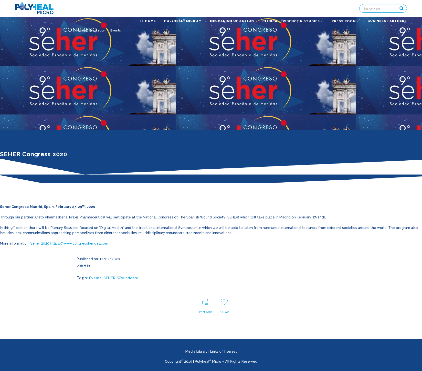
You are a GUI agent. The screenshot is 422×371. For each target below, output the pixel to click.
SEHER (110, 278)
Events (115, 30)
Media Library (196, 351)
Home (81, 30)
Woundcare (127, 278)
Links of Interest (223, 351)
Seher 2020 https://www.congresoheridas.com (69, 243)
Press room (97, 30)
